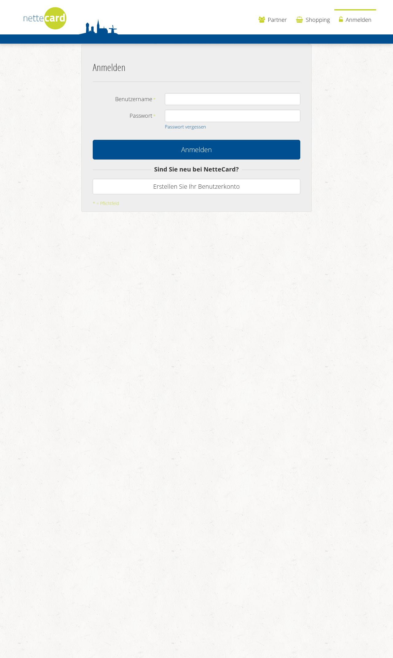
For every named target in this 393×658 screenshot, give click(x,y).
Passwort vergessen (185, 127)
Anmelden (358, 19)
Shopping (317, 19)
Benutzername (133, 99)
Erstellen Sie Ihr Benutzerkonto (196, 186)
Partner (276, 19)
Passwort (141, 115)
